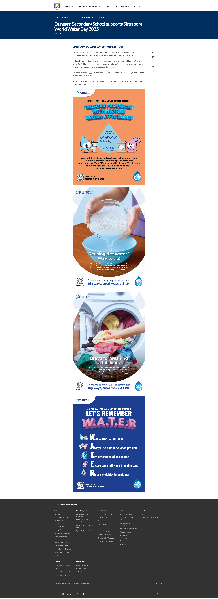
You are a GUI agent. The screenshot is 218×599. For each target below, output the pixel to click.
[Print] (152, 48)
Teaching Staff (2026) (61, 542)
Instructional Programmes (128, 528)
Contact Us (58, 556)
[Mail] (152, 56)
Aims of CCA (146, 514)
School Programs (78, 6)
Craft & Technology (104, 531)
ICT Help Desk (81, 568)
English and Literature (105, 514)
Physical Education (104, 534)
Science (100, 528)
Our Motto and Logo (61, 517)
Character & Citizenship (106, 538)
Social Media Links (82, 565)
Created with (57, 593)
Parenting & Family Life (62, 575)
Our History (58, 514)
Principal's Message (61, 530)
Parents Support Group (62, 565)
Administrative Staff (61, 546)
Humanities (102, 524)
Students (106, 6)
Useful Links (136, 6)
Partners (124, 6)
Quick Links (80, 572)
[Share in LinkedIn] (152, 65)
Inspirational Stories (126, 514)
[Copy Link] (152, 52)
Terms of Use (85, 583)
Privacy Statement (73, 583)
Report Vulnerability (60, 583)
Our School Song (59, 526)
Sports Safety (124, 544)
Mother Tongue (103, 521)
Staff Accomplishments (106, 541)
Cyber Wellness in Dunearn (85, 531)
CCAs (115, 6)
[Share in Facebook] (152, 61)
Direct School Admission (62, 549)
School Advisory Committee (63, 533)
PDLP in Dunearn (125, 535)
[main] (109, 255)
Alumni (56, 568)
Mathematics (102, 517)
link (90, 73)
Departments (94, 6)
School (65, 6)
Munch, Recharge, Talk (62, 552)
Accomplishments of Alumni (63, 572)
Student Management (127, 532)
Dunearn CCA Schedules (150, 517)
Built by (77, 593)
